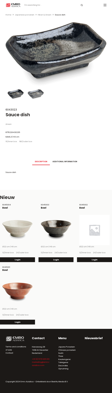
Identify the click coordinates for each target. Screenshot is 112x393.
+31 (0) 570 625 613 (40, 359)
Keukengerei (64, 359)
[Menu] (105, 5)
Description (41, 161)
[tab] (41, 161)
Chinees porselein (67, 350)
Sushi (60, 353)
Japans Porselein (66, 346)
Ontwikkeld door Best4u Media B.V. (51, 381)
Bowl (5, 207)
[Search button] (81, 5)
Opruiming (63, 368)
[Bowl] (17, 230)
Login (17, 259)
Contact (9, 353)
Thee (60, 356)
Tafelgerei (63, 362)
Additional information (64, 161)
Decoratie (63, 365)
